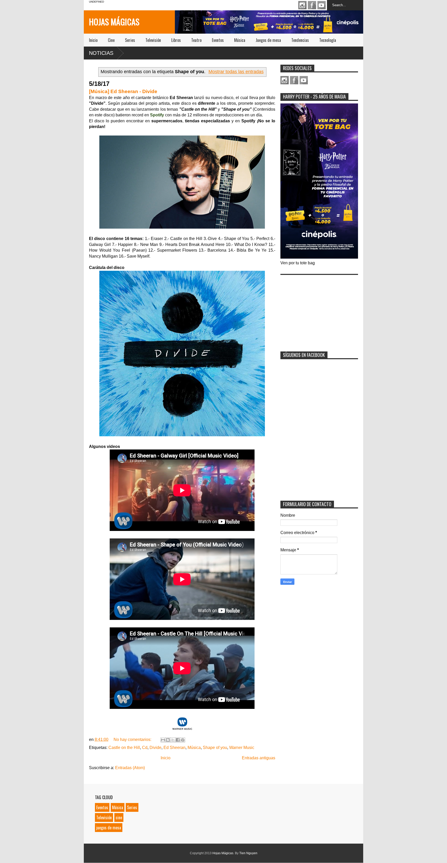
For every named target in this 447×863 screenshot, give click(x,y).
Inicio (93, 40)
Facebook (312, 5)
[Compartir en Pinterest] (182, 739)
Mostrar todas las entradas (236, 71)
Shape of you (215, 747)
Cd (144, 747)
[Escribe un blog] (167, 739)
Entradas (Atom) (130, 768)
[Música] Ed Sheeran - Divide (123, 91)
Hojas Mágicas (114, 22)
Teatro (196, 40)
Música (239, 40)
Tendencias (300, 40)
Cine (111, 40)
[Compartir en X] (172, 739)
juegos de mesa (108, 827)
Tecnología (327, 40)
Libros (176, 40)
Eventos (218, 40)
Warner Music (241, 747)
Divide (155, 747)
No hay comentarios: (133, 739)
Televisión (153, 40)
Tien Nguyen (248, 853)
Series (130, 40)
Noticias (101, 53)
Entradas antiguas (258, 758)
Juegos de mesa (268, 40)
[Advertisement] (319, 309)
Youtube (321, 5)
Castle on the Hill (124, 747)
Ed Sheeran (174, 747)
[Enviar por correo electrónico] (163, 739)
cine (119, 817)
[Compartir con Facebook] (177, 739)
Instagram (302, 5)
